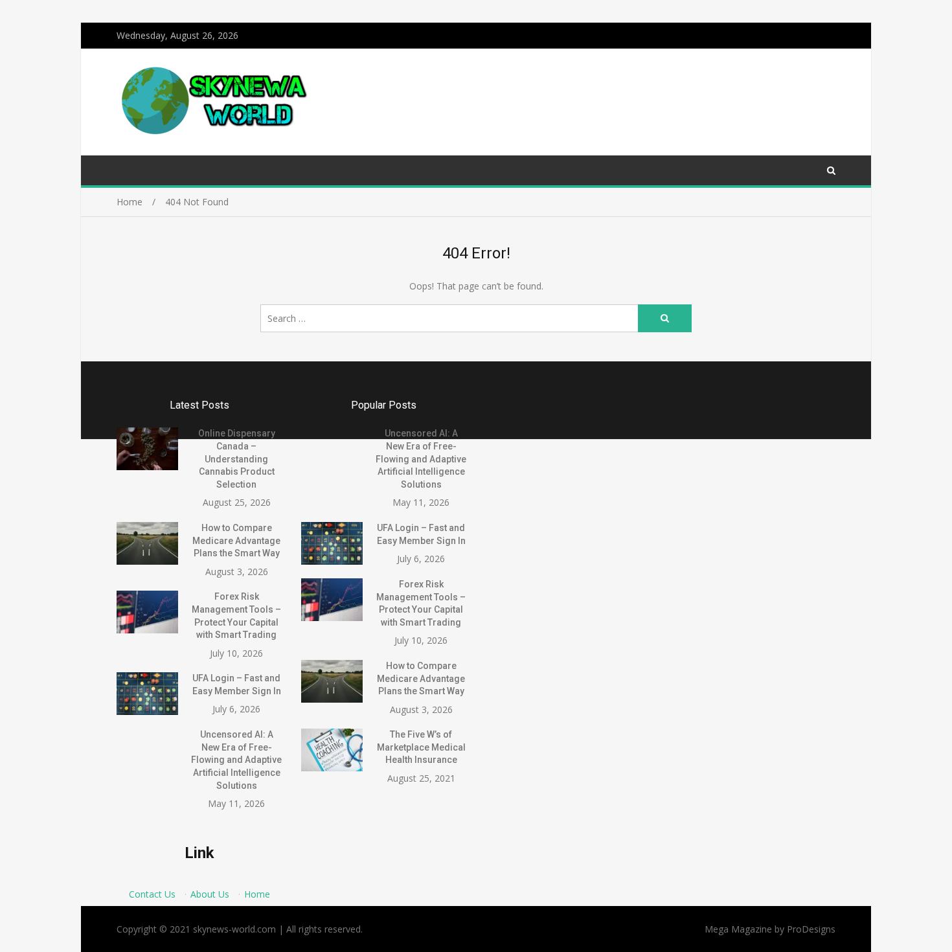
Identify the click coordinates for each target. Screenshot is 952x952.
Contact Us (152, 894)
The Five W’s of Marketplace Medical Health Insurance (421, 747)
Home (257, 894)
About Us (209, 894)
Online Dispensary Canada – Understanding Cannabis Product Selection (236, 458)
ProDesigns (811, 929)
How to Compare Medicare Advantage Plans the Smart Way (236, 540)
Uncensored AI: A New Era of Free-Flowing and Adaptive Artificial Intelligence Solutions (236, 759)
